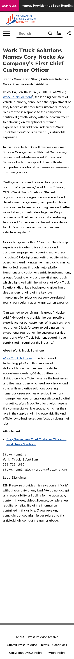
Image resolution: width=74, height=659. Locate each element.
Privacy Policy (55, 653)
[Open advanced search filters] (58, 33)
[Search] (50, 33)
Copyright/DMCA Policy (25, 653)
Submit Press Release (22, 645)
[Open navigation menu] (6, 33)
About (20, 637)
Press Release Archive (43, 637)
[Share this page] (68, 33)
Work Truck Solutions (17, 358)
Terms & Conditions (54, 645)
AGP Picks (9, 5)
